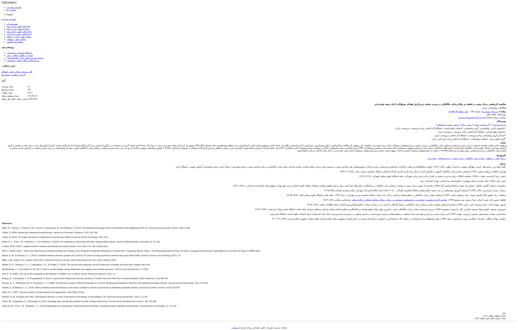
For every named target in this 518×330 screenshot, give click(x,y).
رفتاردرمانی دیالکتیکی (475, 158)
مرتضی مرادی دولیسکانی (448, 125)
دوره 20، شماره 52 (489, 111)
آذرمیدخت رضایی (481, 125)
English (9, 14)
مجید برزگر (466, 125)
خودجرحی (431, 158)
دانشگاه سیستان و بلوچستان (19, 53)
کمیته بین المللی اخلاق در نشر (19, 55)
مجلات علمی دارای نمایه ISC (19, 32)
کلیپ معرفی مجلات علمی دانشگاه (16, 72)
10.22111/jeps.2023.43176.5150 (472, 117)
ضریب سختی (458, 158)
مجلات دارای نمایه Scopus (17, 29)
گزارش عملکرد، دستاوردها (13, 75)
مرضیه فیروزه (499, 125)
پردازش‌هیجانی (444, 158)
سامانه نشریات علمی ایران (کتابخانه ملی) (24, 58)
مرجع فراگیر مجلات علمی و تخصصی (22, 60)
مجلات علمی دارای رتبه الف (18, 37)
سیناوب (234, 327)
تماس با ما (11, 10)
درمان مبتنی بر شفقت (496, 158)
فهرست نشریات (13, 7)
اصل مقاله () (459, 111)
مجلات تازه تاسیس (14, 42)
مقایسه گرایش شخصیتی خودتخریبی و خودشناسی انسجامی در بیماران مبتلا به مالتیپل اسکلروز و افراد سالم (399, 200)
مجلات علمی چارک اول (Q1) (19, 34)
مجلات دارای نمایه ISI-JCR (18, 26)
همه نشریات (11, 24)
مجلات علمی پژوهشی (16, 39)
